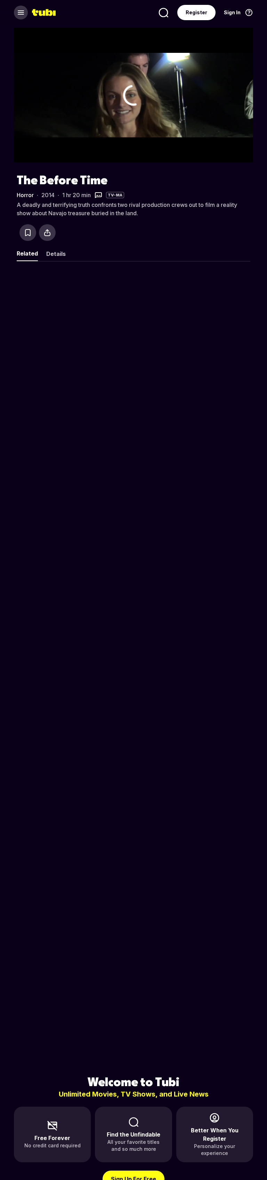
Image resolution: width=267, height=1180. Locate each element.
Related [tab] (27, 253)
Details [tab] (56, 253)
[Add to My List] (27, 232)
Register (196, 12)
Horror (25, 195)
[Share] (47, 232)
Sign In (232, 12)
